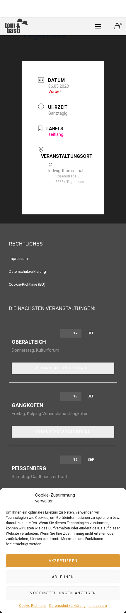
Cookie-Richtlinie (32, 606)
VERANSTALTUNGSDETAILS (63, 368)
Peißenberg (29, 468)
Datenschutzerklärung (67, 606)
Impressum (97, 606)
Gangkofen (27, 405)
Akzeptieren (63, 561)
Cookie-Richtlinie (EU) (27, 284)
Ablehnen (63, 577)
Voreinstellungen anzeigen (63, 593)
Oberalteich (29, 342)
